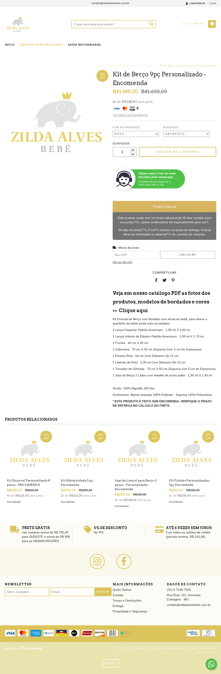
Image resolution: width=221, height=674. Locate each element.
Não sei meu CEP (122, 262)
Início (10, 45)
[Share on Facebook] (156, 280)
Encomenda (147, 65)
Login (212, 3)
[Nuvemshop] (24, 649)
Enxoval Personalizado (41, 45)
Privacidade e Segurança (130, 611)
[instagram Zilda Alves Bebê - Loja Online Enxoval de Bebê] (97, 561)
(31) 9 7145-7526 (179, 589)
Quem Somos (122, 589)
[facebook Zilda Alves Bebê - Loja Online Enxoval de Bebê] (123, 561)
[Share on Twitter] (164, 280)
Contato (118, 595)
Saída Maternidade (84, 45)
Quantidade (121, 143)
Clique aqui (133, 310)
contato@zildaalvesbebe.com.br (110, 3)
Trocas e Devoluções (127, 600)
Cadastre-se (197, 3)
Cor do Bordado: (127, 127)
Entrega (118, 606)
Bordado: (171, 127)
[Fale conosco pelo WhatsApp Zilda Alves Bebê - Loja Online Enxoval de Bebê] (211, 664)
